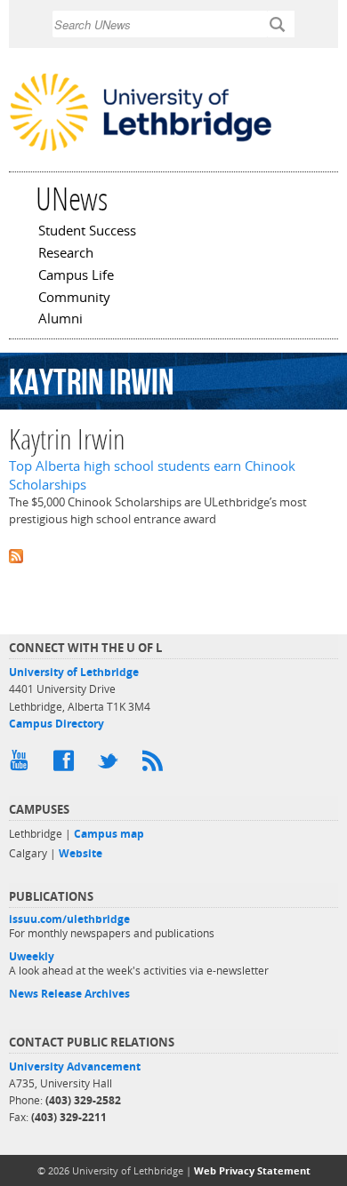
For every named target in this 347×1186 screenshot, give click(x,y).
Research (65, 254)
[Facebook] (66, 765)
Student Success (87, 232)
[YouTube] (22, 765)
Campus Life (76, 276)
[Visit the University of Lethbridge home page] (140, 149)
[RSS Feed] (155, 765)
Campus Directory (56, 723)
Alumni (60, 320)
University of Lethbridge (74, 672)
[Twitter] (111, 765)
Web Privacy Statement (252, 1170)
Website (80, 853)
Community (74, 298)
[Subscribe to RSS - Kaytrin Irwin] (173, 554)
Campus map (109, 833)
